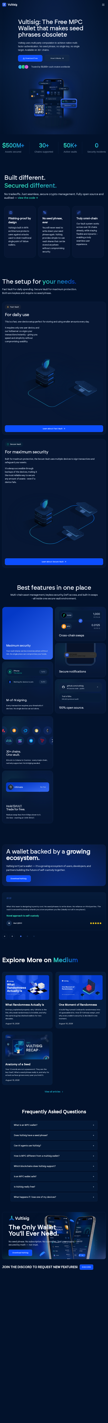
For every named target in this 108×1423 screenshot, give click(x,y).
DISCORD (86, 1267)
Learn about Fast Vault (53, 429)
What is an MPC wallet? (54, 1125)
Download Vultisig (18, 879)
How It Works (56, 58)
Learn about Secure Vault (53, 562)
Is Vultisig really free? (54, 1187)
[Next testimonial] (12, 936)
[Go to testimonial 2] (27, 936)
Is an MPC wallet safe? (54, 1176)
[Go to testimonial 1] (21, 936)
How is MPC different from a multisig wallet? (54, 1156)
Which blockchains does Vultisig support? (54, 1166)
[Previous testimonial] (4, 936)
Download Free (31, 58)
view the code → (28, 198)
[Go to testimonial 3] (34, 936)
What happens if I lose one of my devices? (54, 1197)
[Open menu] (103, 4)
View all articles (52, 1092)
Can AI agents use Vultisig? (54, 1146)
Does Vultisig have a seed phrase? (54, 1135)
